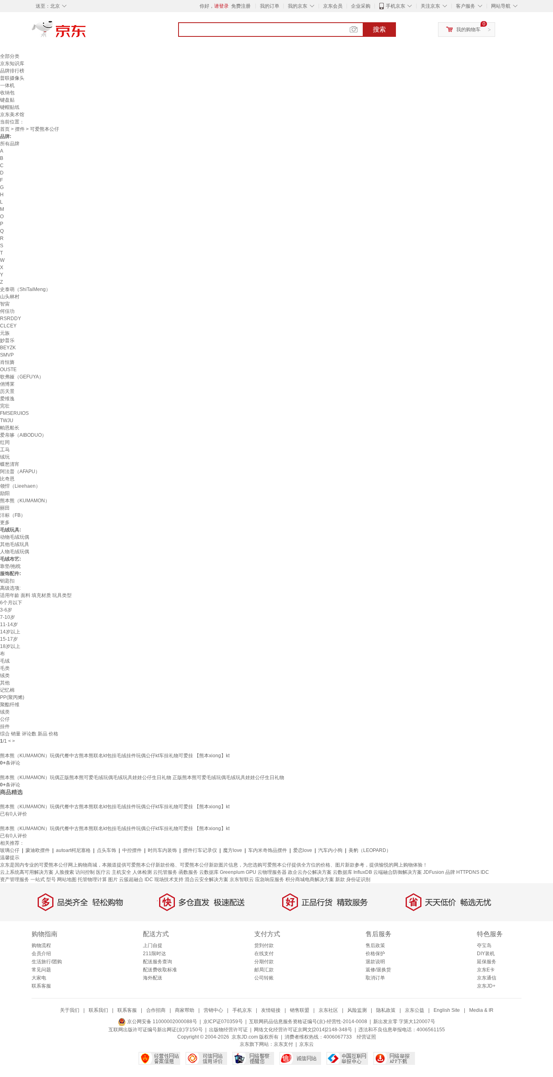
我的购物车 (468, 29)
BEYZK (8, 348)
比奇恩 (7, 479)
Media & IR (481, 1010)
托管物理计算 (92, 879)
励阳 (5, 493)
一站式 (37, 879)
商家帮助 (184, 1010)
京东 (86, 32)
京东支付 (283, 1044)
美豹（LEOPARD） (370, 850)
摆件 (20, 129)
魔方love (232, 850)
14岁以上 (10, 632)
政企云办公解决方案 (310, 872)
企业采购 (360, 6)
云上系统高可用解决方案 (26, 872)
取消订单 (375, 978)
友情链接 (271, 1010)
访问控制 (85, 872)
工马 (5, 449)
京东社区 (328, 1010)
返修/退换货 (378, 970)
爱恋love (302, 850)
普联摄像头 (12, 78)
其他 (5, 683)
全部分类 (9, 56)
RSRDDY (10, 318)
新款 (340, 879)
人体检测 (142, 872)
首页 (5, 129)
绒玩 (5, 457)
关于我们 (69, 1010)
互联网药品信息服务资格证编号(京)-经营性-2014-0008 (308, 1021)
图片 (113, 879)
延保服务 (486, 961)
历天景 (7, 391)
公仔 (5, 719)
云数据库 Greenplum (222, 872)
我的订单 (269, 6)
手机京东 (395, 6)
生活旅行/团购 (47, 961)
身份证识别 (358, 879)
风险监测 (357, 1010)
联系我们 (98, 1010)
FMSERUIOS (14, 413)
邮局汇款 (264, 970)
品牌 (450, 872)
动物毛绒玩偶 (14, 537)
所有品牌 (9, 144)
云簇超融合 (131, 879)
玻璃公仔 (9, 850)
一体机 (7, 85)
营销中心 (213, 1010)
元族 (5, 333)
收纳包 (7, 93)
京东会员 (332, 6)
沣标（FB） (13, 515)
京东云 (306, 1044)
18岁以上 (10, 646)
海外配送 (152, 978)
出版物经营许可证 (228, 1029)
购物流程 (41, 945)
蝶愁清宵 (9, 464)
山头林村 (9, 297)
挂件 (5, 726)
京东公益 (414, 1010)
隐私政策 (386, 1010)
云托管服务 (165, 872)
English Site (447, 1010)
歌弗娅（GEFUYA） (22, 377)
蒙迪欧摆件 (38, 850)
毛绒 (5, 661)
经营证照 (366, 1037)
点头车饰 (106, 850)
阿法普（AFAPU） (20, 471)
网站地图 (67, 879)
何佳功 (7, 311)
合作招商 (156, 1010)
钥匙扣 (7, 581)
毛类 (5, 668)
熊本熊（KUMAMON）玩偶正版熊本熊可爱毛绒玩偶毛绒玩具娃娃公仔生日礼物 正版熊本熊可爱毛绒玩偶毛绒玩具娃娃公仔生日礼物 (142, 777)
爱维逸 (7, 398)
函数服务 (188, 872)
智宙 (5, 304)
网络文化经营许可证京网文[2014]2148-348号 (303, 1029)
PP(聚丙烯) (12, 697)
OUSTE (8, 369)
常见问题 (41, 970)
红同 (5, 442)
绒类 (5, 675)
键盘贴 (7, 100)
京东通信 (486, 978)
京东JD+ (486, 986)
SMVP (7, 355)
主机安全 (121, 872)
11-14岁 (9, 624)
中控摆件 (132, 850)
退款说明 (375, 961)
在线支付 (264, 953)
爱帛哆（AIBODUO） (23, 435)
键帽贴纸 (9, 107)
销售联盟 (299, 1010)
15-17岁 (9, 639)
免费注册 (241, 6)
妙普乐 (7, 340)
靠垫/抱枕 (10, 566)
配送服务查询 (157, 961)
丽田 (5, 508)
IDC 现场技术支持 (164, 879)
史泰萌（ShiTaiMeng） (25, 289)
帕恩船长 (9, 428)
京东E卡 (486, 970)
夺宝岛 (484, 945)
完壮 (5, 406)
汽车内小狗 (330, 850)
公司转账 (264, 978)
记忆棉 (7, 690)
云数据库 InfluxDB (352, 872)
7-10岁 (7, 617)
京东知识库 (12, 63)
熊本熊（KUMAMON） (25, 500)
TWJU (6, 420)
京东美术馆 (12, 114)
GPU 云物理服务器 (266, 872)
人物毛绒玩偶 (14, 551)
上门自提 (152, 945)
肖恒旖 (7, 362)
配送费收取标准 (160, 970)
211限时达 (154, 953)
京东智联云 (242, 879)
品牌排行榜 (12, 71)
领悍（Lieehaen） (20, 486)
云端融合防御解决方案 (397, 872)
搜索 (379, 29)
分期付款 (264, 961)
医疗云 (103, 872)
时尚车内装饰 (162, 850)
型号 (51, 879)
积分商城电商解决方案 (309, 879)
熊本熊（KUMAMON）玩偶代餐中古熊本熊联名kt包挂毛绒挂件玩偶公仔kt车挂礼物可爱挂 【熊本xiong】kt (115, 755)
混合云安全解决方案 (206, 879)
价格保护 (375, 953)
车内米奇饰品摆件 (267, 850)
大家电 (39, 978)
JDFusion (433, 872)
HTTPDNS (467, 872)
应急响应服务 (269, 879)
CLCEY (8, 326)
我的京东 (297, 6)
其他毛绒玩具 (14, 544)
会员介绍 (41, 953)
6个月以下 (11, 602)
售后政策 (375, 945)
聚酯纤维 (9, 704)
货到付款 (264, 945)
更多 (5, 522)
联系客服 (41, 986)
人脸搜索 (64, 872)
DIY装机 (486, 953)
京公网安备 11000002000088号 (161, 1021)
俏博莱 (7, 384)
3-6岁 (6, 610)
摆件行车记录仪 (200, 850)
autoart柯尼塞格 (73, 850)
